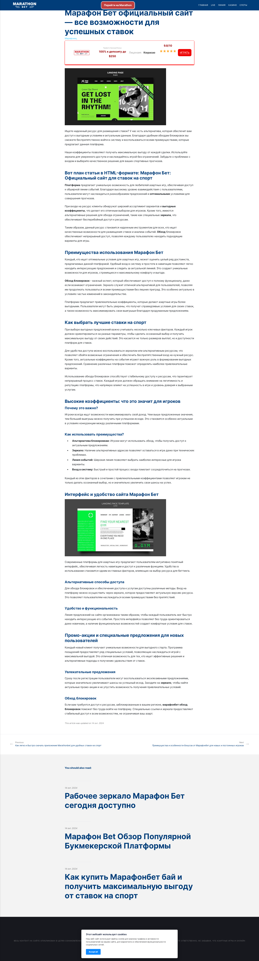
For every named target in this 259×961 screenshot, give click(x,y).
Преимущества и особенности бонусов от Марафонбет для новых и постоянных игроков (198, 744)
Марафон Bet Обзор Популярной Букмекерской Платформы (128, 841)
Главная (203, 5)
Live (213, 5)
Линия (221, 5)
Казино (232, 5)
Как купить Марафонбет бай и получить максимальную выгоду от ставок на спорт (129, 886)
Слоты (243, 5)
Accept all (93, 952)
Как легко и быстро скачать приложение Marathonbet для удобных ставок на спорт (58, 744)
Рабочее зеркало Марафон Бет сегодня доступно (125, 800)
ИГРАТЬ (185, 52)
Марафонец (71, 38)
